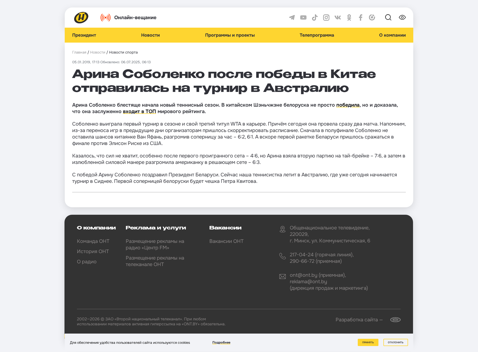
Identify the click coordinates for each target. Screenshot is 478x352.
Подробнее (221, 342)
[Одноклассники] (349, 17)
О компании (392, 35)
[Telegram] (292, 17)
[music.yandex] (372, 17)
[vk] (338, 17)
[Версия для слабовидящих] (402, 17)
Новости (150, 35)
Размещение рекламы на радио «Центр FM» (155, 244)
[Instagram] (326, 17)
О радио (87, 262)
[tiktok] (315, 17)
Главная (79, 52)
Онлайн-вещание (135, 17)
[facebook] (361, 17)
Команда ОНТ (93, 241)
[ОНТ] (81, 17)
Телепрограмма (317, 35)
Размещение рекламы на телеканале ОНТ (155, 261)
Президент (84, 35)
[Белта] (392, 320)
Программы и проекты (230, 35)
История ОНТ (93, 251)
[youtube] (303, 17)
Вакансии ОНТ (226, 241)
